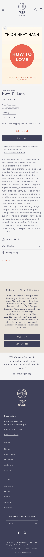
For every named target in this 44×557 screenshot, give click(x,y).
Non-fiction (9, 454)
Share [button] (7, 260)
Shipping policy (31, 549)
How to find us (11, 434)
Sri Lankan (8, 460)
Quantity (5, 112)
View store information (14, 152)
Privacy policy (32, 545)
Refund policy (19, 545)
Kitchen (7, 491)
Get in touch (22, 344)
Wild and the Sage (20, 542)
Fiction (7, 449)
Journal (7, 502)
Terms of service (16, 549)
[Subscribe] (36, 523)
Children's (8, 465)
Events (7, 497)
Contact (8, 507)
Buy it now (22, 138)
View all (7, 470)
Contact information (23, 552)
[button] (3, 9)
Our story (22, 337)
